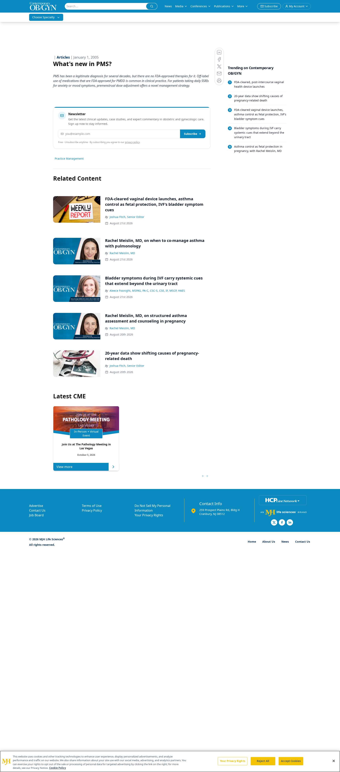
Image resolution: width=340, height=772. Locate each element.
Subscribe (190, 134)
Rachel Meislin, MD (122, 253)
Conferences (198, 6)
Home (252, 541)
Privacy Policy (92, 510)
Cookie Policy (57, 768)
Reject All (263, 761)
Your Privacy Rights (149, 515)
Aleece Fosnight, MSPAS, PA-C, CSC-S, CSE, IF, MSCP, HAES (147, 290)
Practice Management (69, 158)
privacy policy (132, 142)
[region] (170, 761)
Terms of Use (92, 506)
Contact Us (37, 510)
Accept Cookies (291, 761)
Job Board (36, 515)
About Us (268, 541)
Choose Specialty (43, 17)
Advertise (36, 506)
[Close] (333, 760)
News (168, 6)
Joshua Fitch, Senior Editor (127, 217)
